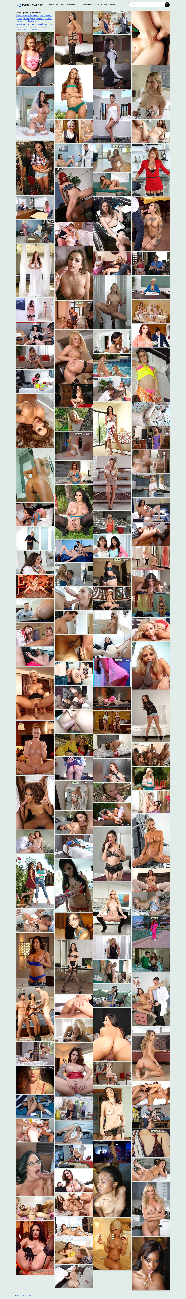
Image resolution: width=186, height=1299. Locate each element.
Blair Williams (22, 27)
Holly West (33, 30)
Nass (33, 18)
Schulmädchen (46, 15)
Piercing (26, 18)
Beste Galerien (100, 5)
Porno (112, 5)
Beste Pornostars (68, 5)
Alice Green (33, 27)
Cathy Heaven (37, 24)
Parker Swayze (22, 21)
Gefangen (40, 18)
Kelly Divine (43, 27)
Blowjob (48, 18)
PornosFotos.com (24, 1295)
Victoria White (34, 21)
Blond (19, 18)
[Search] (167, 4)
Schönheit (35, 15)
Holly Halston (22, 30)
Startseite (53, 5)
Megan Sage (48, 24)
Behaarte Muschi (23, 15)
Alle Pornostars (85, 5)
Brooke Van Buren (23, 24)
